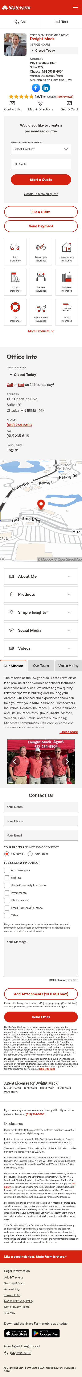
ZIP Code (19, 164)
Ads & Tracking (13, 1277)
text (21, 385)
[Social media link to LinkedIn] (46, 88)
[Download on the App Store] (16, 1333)
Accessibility (12, 1289)
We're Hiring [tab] (68, 665)
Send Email (41, 1017)
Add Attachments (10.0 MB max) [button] (41, 994)
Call (10, 385)
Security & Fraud (14, 1283)
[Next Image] (67, 762)
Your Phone (15, 821)
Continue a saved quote (41, 194)
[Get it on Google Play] (46, 1333)
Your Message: (17, 942)
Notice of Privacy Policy (18, 1301)
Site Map (9, 1312)
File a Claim (41, 212)
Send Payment (41, 226)
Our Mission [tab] (13, 666)
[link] (20, 7)
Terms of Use (12, 1295)
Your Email (14, 835)
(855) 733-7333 (47, 1069)
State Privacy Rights (16, 1306)
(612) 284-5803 (19, 425)
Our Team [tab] (41, 665)
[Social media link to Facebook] (36, 88)
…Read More (69, 732)
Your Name (15, 807)
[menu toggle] (75, 8)
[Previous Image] (15, 762)
